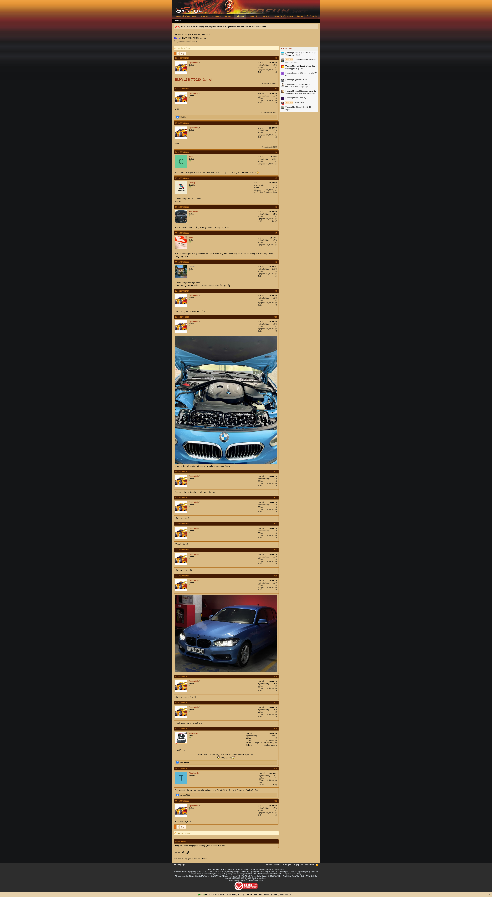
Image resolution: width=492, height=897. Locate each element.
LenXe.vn (204, 16)
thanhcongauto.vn (270, 745)
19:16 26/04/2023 (182, 729)
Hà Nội (274, 221)
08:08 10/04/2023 (182, 262)
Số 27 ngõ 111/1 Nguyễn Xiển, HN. (264, 743)
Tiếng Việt (180, 865)
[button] (233, 16)
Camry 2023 (295, 102)
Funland (265, 16)
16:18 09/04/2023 (182, 178)
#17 (275, 703)
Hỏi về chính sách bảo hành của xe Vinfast (300, 60)
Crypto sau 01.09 (296, 80)
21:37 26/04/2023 (182, 768)
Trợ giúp (296, 865)
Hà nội (275, 785)
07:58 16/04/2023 (182, 550)
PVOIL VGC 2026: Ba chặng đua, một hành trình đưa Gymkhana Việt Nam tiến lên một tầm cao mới (223, 27)
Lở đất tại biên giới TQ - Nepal (299, 108)
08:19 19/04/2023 (182, 576)
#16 (275, 676)
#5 (276, 178)
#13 (275, 524)
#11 (275, 472)
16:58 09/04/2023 (182, 207)
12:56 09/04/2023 (182, 89)
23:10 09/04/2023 (182, 233)
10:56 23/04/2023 (182, 676)
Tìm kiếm (177, 21)
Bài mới (227, 16)
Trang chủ (216, 16)
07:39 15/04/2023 (182, 524)
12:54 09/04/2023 (182, 58)
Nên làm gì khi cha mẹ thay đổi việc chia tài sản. (300, 54)
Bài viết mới (286, 49)
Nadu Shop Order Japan (268, 192)
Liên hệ (269, 865)
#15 (275, 576)
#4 (276, 152)
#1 (276, 58)
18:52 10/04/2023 (182, 291)
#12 (275, 498)
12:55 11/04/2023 (182, 317)
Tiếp (182, 54)
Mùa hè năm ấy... (296, 98)
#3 (276, 123)
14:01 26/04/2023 (182, 703)
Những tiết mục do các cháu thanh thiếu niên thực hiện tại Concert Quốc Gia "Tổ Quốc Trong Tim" (300, 92)
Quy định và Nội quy (282, 865)
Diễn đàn (240, 16)
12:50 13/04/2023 (182, 498)
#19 (275, 768)
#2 (276, 89)
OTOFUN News (307, 865)
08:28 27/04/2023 (182, 801)
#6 (276, 207)
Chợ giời (278, 16)
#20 (275, 801)
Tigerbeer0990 (182, 41)
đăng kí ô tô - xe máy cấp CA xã (301, 74)
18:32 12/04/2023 (182, 472)
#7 (276, 233)
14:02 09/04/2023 (182, 152)
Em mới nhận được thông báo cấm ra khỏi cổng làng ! (299, 85)
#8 (276, 262)
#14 (275, 550)
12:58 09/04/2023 (182, 123)
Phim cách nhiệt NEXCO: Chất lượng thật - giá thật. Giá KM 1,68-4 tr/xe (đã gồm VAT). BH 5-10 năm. (248, 894)
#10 (275, 317)
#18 (275, 729)
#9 (276, 291)
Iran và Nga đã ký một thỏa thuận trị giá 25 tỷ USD (300, 67)
